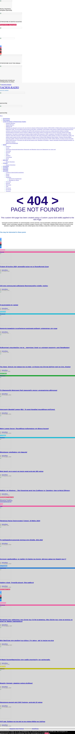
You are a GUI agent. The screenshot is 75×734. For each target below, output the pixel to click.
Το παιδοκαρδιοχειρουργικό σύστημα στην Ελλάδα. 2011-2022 (21, 540)
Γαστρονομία (3, 568)
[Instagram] (37, 47)
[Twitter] (37, 240)
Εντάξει (46, 733)
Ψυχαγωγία (2, 313)
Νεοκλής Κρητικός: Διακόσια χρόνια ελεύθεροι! (16, 683)
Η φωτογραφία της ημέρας (9, 305)
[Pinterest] (37, 50)
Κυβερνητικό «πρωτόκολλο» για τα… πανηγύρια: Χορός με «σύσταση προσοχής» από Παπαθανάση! (35, 347)
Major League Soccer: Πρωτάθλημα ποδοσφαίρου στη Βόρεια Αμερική (24, 428)
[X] (37, 52)
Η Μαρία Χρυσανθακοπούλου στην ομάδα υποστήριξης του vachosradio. (25, 659)
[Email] (37, 241)
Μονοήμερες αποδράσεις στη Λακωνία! (13, 452)
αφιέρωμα (2, 668)
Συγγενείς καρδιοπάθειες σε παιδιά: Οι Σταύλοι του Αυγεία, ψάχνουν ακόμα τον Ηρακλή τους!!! (33, 559)
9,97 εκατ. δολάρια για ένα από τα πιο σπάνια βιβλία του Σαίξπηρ (22, 721)
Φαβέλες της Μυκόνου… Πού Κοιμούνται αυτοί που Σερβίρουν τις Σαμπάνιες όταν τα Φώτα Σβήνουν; (35, 490)
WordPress (35, 728)
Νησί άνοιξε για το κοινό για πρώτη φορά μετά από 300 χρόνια (21, 471)
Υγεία (1, 506)
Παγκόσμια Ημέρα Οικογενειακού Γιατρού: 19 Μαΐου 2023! (20, 521)
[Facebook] (37, 46)
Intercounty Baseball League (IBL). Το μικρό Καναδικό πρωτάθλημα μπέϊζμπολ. (27, 409)
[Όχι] (49, 733)
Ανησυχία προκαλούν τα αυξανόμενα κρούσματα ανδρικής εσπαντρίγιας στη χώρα (28, 328)
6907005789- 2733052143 (6, 500)
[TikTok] (37, 49)
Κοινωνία (2, 252)
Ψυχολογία (2, 605)
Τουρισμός (2, 437)
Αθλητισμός (2, 375)
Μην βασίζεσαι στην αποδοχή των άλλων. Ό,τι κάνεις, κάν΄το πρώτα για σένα (27, 640)
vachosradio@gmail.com (5, 501)
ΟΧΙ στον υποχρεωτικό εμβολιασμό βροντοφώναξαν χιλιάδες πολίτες (24, 286)
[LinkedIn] (37, 246)
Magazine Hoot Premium (16, 728)
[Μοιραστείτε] (37, 247)
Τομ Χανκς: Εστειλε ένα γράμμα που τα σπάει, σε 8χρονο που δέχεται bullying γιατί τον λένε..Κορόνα (35, 367)
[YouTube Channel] (37, 53)
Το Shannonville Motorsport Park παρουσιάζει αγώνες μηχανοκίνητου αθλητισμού (28, 390)
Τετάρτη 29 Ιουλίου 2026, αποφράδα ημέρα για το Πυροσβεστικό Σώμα (24, 266)
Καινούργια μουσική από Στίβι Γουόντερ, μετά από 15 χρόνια (21, 702)
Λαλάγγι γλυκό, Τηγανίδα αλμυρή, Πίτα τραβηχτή (17, 582)
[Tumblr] (37, 244)
